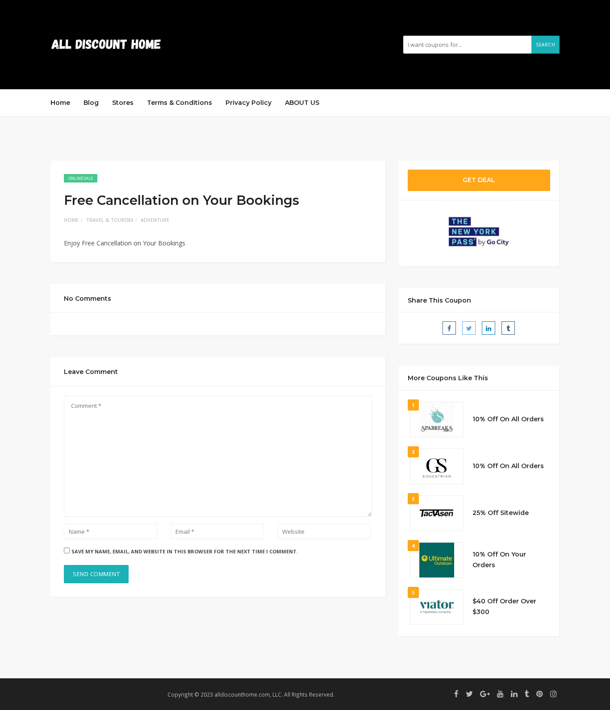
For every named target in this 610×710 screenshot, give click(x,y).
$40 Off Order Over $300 (504, 606)
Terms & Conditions (179, 103)
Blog (91, 103)
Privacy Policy (249, 103)
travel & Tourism (109, 219)
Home (60, 103)
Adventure (155, 219)
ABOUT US (302, 103)
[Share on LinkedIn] (488, 328)
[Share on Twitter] (469, 328)
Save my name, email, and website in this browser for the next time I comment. (184, 551)
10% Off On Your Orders (499, 559)
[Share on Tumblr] (508, 328)
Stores (123, 103)
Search (545, 45)
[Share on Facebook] (449, 328)
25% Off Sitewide (500, 513)
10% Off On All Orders (508, 419)
